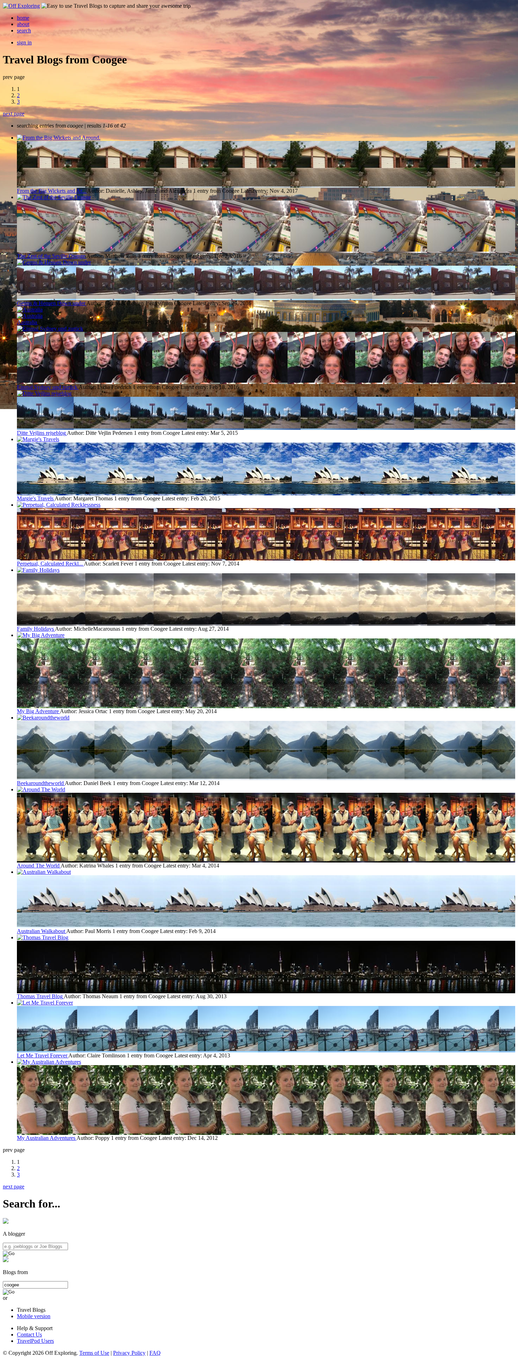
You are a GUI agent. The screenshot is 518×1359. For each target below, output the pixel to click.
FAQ (155, 1353)
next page (13, 114)
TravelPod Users (35, 1341)
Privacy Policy (129, 1353)
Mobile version (33, 1316)
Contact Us (29, 1335)
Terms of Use (94, 1353)
